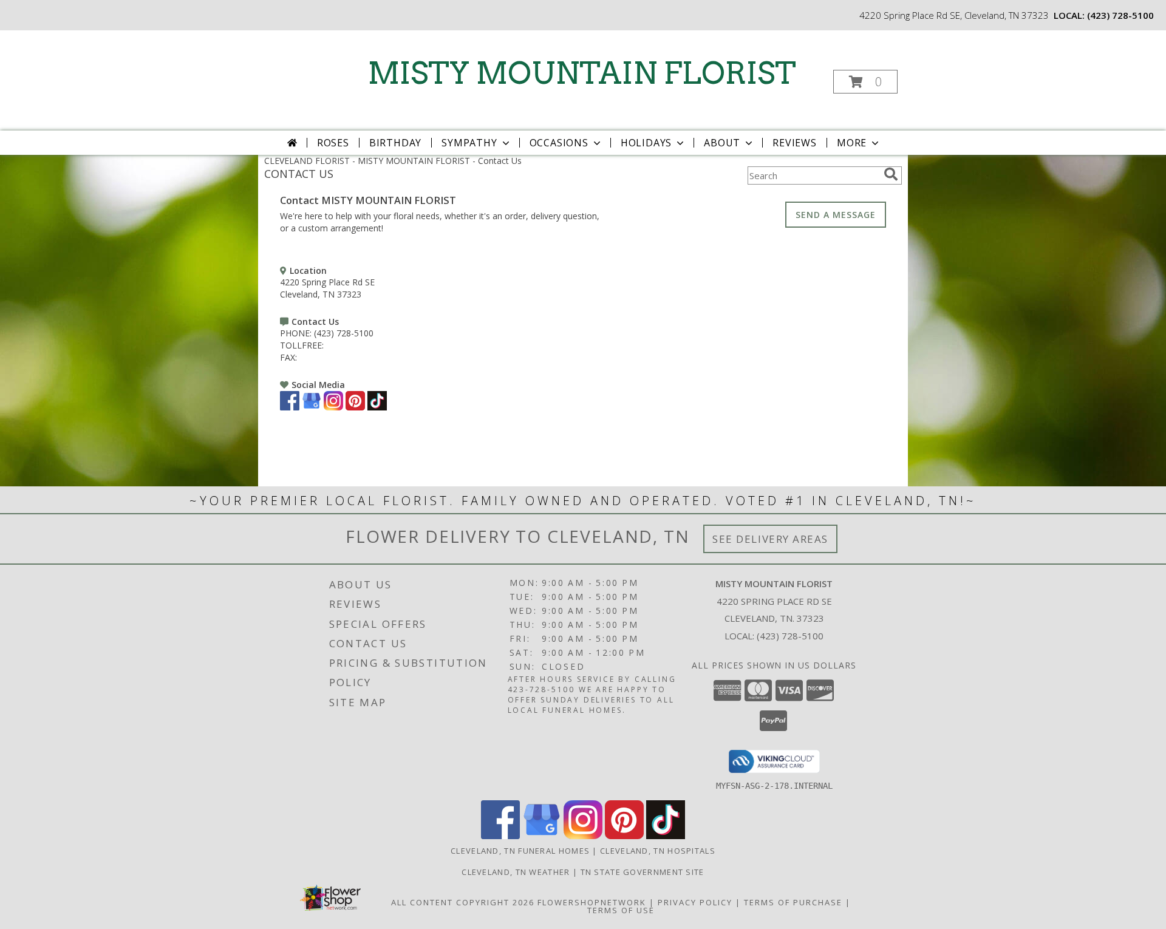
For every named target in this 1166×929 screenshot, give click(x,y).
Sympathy (469, 142)
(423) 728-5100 (1120, 15)
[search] (891, 174)
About (722, 142)
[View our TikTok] (377, 407)
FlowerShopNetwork (591, 902)
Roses (333, 142)
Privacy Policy (695, 902)
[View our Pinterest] (355, 407)
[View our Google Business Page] (311, 407)
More (852, 142)
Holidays (646, 142)
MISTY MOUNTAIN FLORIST (582, 73)
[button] (865, 82)
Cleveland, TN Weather (516, 871)
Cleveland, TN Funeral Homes (520, 850)
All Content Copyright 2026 (462, 902)
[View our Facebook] (289, 407)
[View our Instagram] (333, 407)
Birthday (395, 142)
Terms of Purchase (793, 902)
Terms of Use (621, 910)
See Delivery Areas (770, 539)
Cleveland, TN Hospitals (657, 850)
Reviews (794, 142)
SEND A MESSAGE (836, 214)
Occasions (559, 142)
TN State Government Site (642, 871)
